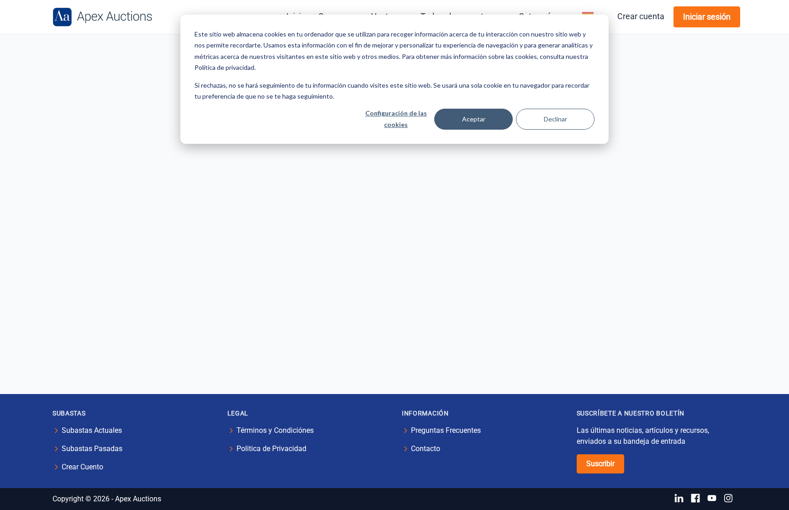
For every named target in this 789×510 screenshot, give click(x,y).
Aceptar (473, 119)
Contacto (425, 448)
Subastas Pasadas (92, 448)
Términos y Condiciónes (275, 430)
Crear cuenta (640, 16)
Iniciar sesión (707, 16)
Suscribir (600, 463)
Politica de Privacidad (271, 448)
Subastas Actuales (92, 430)
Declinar (555, 119)
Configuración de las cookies (396, 118)
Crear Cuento (82, 467)
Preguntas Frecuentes (446, 430)
